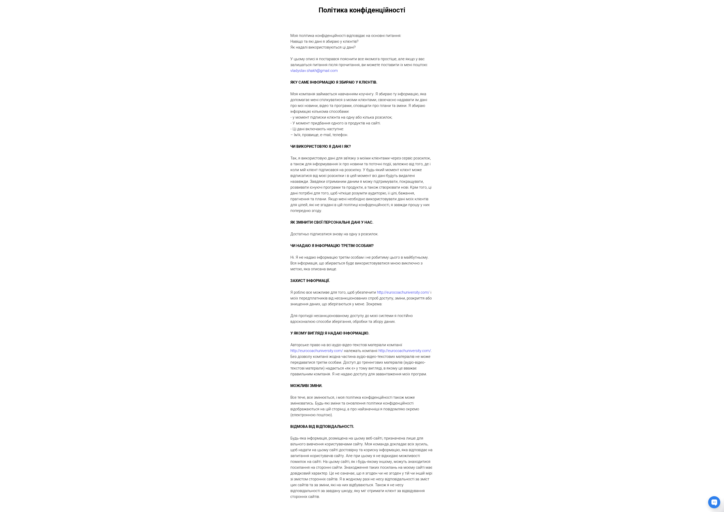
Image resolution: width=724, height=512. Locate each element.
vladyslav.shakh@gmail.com (314, 70)
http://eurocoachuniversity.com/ (403, 292)
